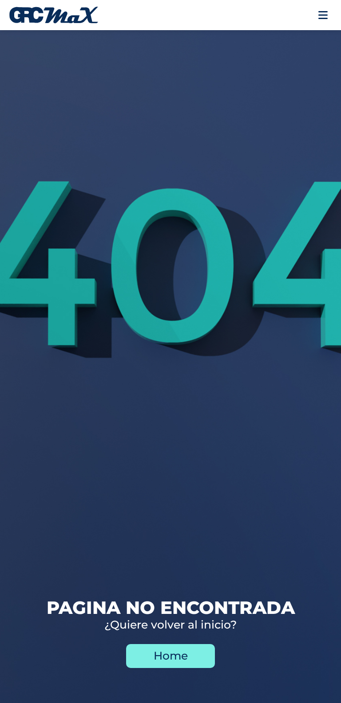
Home (171, 655)
